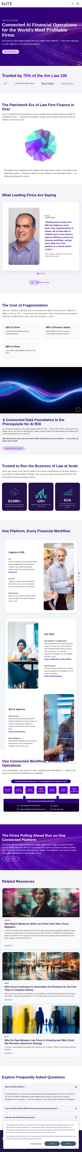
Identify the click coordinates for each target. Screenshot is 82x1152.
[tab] (37, 273)
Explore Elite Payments (53, 676)
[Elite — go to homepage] (7, 3)
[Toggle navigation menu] (78, 3)
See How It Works (10, 52)
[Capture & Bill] (79, 573)
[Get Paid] (79, 576)
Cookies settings (36, 1143)
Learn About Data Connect (13, 448)
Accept (52, 1143)
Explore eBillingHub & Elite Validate (57, 659)
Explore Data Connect (16, 731)
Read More (8, 945)
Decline (68, 1143)
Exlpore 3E (12, 572)
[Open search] (72, 3)
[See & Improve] (79, 580)
